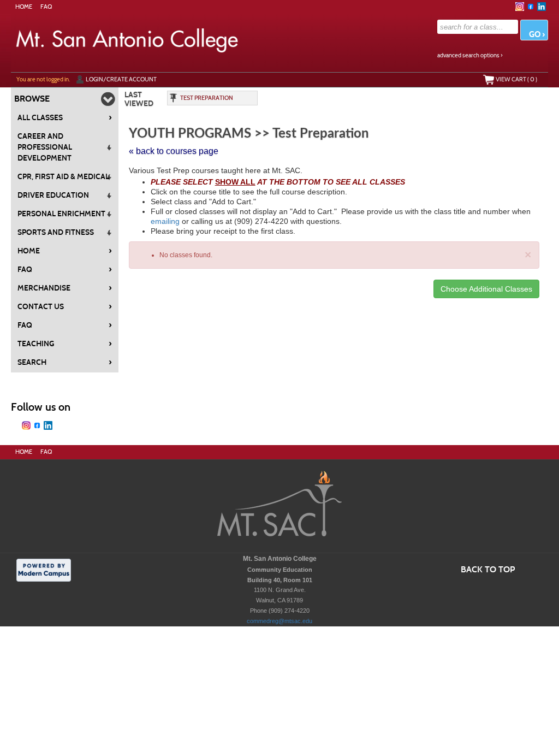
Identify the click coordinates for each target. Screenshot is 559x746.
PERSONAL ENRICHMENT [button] (61, 213)
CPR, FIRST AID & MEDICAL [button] (63, 176)
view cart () (516, 79)
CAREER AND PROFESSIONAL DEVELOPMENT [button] (44, 147)
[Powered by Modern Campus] (43, 569)
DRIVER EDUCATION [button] (53, 195)
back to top (488, 569)
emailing (165, 221)
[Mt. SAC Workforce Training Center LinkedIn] (541, 6)
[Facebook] (530, 6)
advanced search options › (470, 55)
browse (32, 98)
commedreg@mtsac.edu (279, 621)
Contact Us (64, 306)
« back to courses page (173, 151)
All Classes (64, 117)
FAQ (46, 6)
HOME (23, 6)
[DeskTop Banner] (188, 39)
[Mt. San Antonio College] (279, 506)
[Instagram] (519, 6)
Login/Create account (121, 79)
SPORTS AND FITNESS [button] (55, 232)
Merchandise (64, 288)
